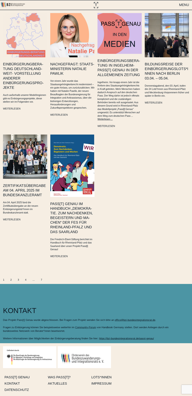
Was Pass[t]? (59, 377)
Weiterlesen (12, 108)
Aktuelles (57, 383)
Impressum (101, 383)
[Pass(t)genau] (96, 5)
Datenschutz (16, 390)
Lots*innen (101, 377)
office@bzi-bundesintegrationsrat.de (135, 320)
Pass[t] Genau (17, 377)
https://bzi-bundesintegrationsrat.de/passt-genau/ (126, 338)
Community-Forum (85, 327)
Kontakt (12, 383)
